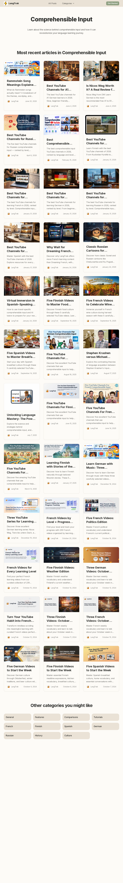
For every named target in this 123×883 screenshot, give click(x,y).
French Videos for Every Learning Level (21, 569)
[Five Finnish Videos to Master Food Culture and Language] (61, 286)
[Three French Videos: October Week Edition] (101, 604)
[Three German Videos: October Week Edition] (101, 555)
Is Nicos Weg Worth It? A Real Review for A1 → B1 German (100, 88)
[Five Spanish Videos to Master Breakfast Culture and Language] (22, 339)
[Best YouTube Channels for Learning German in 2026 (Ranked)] (61, 179)
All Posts (52, 3)
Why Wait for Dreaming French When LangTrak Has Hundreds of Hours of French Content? (61, 249)
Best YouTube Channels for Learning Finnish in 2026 (99, 141)
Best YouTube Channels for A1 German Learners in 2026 (60, 88)
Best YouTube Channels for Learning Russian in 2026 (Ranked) (100, 195)
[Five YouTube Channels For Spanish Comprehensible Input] (22, 454)
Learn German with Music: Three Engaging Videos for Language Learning (100, 466)
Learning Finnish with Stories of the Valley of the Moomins (59, 465)
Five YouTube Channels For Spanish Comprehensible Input (18, 470)
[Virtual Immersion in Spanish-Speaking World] (22, 286)
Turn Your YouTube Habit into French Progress (20, 619)
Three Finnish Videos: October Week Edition (58, 619)
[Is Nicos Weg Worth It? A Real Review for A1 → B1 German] (101, 71)
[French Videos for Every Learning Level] (22, 555)
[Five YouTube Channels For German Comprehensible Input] (61, 340)
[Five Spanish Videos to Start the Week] (101, 654)
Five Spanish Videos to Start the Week (100, 668)
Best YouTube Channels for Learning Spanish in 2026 (20, 249)
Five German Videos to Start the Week (21, 668)
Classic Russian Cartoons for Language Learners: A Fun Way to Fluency (100, 249)
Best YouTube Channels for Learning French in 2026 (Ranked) (20, 195)
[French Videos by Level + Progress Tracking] (61, 505)
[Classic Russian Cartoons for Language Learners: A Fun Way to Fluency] (101, 232)
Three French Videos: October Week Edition (97, 619)
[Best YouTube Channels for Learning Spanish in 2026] (22, 232)
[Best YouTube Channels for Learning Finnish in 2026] (101, 125)
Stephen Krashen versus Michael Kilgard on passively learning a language (100, 355)
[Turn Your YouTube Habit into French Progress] (22, 604)
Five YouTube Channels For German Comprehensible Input (58, 356)
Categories (67, 3)
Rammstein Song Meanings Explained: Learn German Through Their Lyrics (21, 83)
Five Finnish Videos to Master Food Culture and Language (60, 302)
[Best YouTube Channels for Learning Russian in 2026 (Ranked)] (101, 179)
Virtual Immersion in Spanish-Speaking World (21, 302)
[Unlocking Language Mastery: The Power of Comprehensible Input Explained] (22, 396)
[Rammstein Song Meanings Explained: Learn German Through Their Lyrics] (22, 68)
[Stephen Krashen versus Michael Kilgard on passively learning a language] (101, 339)
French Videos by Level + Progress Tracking (59, 520)
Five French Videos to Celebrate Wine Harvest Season (99, 302)
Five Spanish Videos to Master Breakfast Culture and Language (21, 355)
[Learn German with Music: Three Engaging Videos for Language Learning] (101, 451)
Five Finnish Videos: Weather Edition (61, 569)
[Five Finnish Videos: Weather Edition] (61, 555)
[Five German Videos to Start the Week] (22, 654)
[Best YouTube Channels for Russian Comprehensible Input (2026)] (22, 122)
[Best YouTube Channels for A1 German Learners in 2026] (61, 71)
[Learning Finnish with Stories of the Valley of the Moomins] (61, 451)
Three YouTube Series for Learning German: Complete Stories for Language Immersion (21, 519)
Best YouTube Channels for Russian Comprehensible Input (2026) (21, 137)
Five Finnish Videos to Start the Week (60, 668)
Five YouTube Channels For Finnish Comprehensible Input (61, 405)
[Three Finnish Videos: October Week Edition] (61, 604)
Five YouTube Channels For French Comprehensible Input (100, 410)
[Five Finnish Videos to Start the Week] (61, 654)
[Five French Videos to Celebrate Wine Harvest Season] (101, 286)
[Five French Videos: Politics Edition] (101, 505)
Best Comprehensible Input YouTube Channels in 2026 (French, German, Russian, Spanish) (59, 142)
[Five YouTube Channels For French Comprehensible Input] (101, 393)
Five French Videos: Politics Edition (100, 520)
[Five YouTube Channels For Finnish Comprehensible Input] (61, 390)
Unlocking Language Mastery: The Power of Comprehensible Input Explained (21, 417)
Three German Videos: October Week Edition (97, 569)
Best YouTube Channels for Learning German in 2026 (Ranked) (60, 195)
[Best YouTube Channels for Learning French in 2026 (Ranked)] (22, 179)
